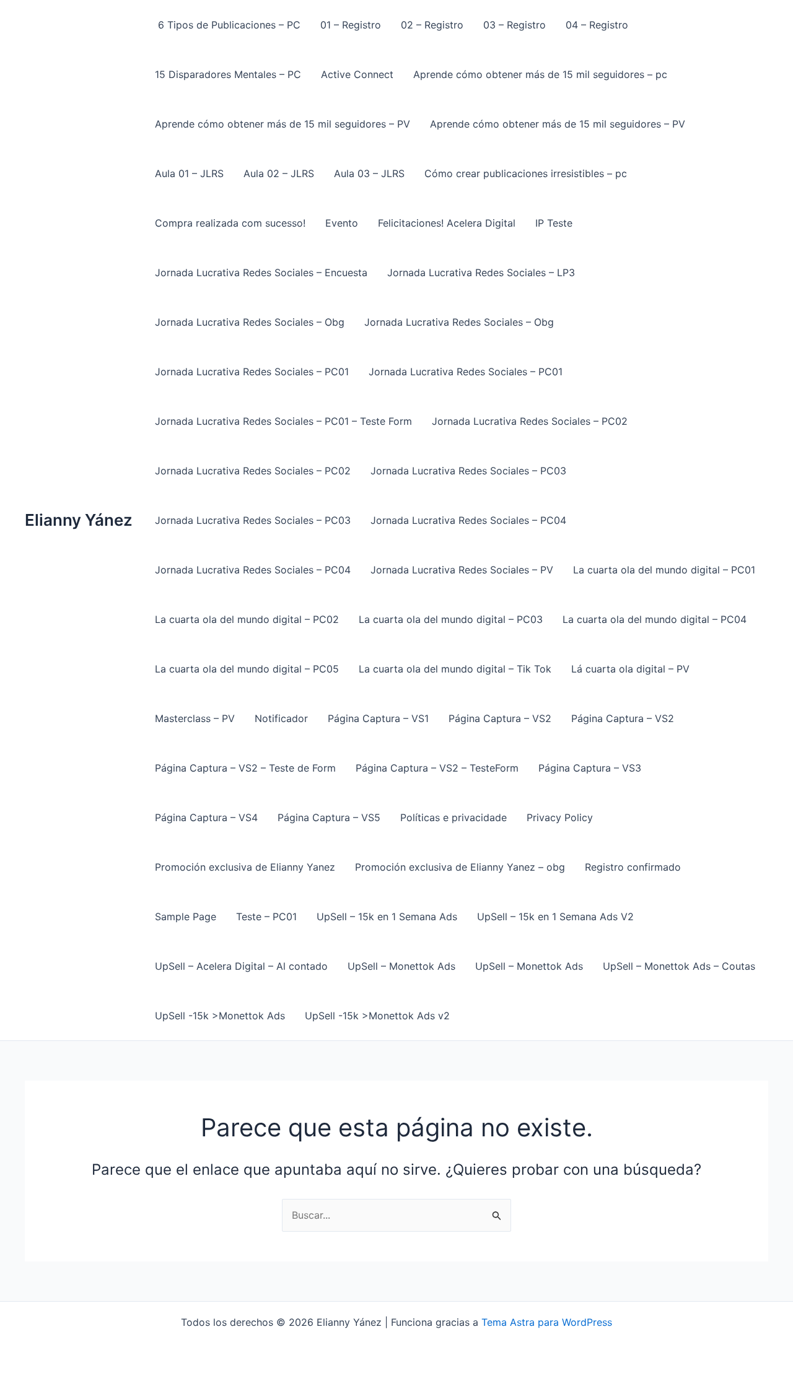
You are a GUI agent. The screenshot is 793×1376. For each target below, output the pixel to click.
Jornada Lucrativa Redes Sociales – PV (461, 570)
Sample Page (185, 916)
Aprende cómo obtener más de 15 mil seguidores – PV (282, 124)
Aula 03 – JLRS (369, 173)
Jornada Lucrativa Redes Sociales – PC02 (530, 421)
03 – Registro (514, 25)
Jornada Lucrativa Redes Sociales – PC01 (252, 371)
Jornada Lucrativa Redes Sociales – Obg (249, 322)
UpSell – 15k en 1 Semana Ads (387, 916)
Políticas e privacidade (453, 817)
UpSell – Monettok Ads (401, 966)
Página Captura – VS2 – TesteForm (437, 768)
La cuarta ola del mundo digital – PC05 (247, 669)
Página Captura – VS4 (206, 817)
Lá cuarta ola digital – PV (630, 669)
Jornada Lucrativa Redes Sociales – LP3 (481, 272)
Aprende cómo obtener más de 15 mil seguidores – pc (540, 74)
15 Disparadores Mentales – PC (228, 74)
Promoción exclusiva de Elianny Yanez (245, 867)
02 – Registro (432, 25)
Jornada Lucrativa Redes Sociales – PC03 (468, 470)
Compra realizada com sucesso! (230, 223)
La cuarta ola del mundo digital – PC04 (655, 619)
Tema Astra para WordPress (546, 1322)
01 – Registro (350, 25)
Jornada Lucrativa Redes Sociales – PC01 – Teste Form (283, 421)
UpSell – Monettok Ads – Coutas (679, 966)
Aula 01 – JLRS (189, 173)
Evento (341, 223)
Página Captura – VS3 (589, 768)
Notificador (281, 718)
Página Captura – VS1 (378, 718)
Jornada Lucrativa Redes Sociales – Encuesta (261, 272)
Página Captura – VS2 (500, 718)
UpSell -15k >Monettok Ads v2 (377, 1015)
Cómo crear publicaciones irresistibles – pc (525, 173)
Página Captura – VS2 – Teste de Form (245, 768)
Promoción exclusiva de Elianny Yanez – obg (460, 867)
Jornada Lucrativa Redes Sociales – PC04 (468, 520)
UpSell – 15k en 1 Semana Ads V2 (555, 916)
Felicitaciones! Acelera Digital (446, 223)
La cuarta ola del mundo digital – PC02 (247, 619)
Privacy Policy (560, 817)
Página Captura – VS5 (329, 817)
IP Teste (553, 223)
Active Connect (357, 74)
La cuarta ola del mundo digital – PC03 (451, 619)
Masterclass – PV (195, 718)
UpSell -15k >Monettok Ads (220, 1015)
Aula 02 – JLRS (278, 173)
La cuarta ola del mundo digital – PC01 (664, 570)
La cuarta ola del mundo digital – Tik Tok (455, 669)
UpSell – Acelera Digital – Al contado (241, 966)
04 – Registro (597, 25)
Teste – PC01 (266, 916)
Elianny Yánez (79, 519)
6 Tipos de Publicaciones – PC (227, 25)
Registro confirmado (633, 867)
